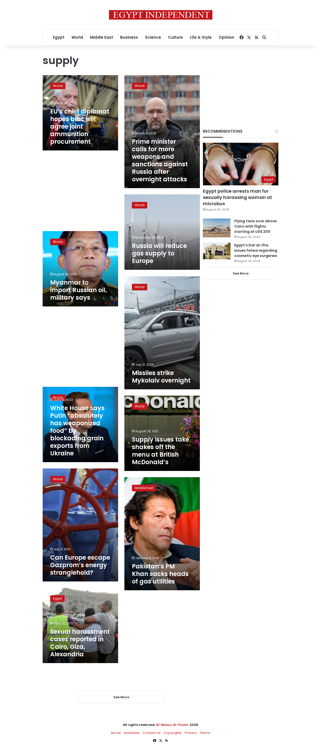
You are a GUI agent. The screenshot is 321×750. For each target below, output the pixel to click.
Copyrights (173, 732)
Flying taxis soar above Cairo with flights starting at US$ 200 (255, 226)
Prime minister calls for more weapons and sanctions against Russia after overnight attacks (160, 160)
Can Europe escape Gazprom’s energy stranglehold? (80, 565)
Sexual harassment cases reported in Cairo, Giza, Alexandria (80, 642)
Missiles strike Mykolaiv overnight (161, 377)
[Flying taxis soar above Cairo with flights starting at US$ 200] (216, 228)
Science (153, 37)
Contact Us (151, 732)
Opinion (226, 37)
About (116, 732)
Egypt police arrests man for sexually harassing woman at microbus (237, 197)
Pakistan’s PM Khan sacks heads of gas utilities (160, 573)
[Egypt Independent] (160, 15)
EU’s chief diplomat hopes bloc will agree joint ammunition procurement (79, 126)
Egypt (58, 37)
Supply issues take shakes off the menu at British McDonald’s (160, 450)
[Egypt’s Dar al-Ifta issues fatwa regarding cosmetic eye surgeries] (216, 251)
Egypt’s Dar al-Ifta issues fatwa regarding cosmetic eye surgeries (255, 250)
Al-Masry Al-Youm (172, 724)
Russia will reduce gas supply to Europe (159, 253)
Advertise (131, 732)
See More (241, 273)
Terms (205, 732)
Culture (175, 37)
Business (129, 37)
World (77, 37)
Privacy (191, 732)
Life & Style (201, 37)
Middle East (101, 37)
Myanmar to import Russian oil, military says (78, 290)
